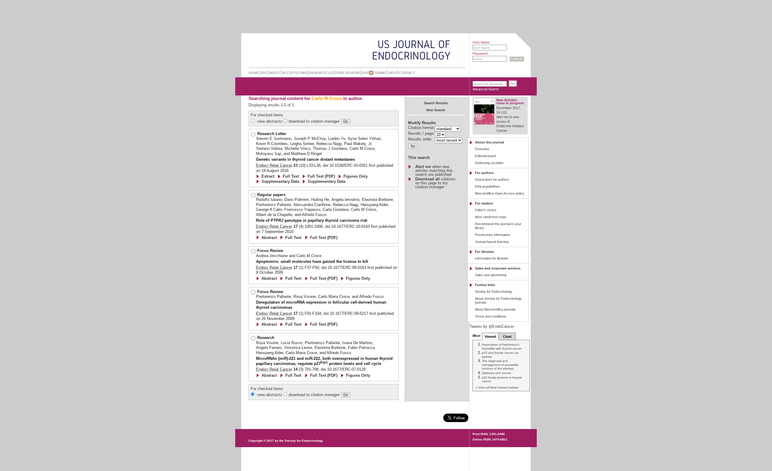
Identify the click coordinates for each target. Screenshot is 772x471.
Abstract (269, 237)
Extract (267, 176)
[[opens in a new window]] (501, 423)
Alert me (423, 166)
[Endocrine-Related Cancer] (344, 49)
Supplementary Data (280, 181)
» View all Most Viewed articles (497, 387)
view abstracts (269, 121)
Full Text (291, 176)
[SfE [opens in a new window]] (249, 417)
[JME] (446, 50)
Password (480, 53)
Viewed (490, 336)
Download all (427, 179)
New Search (435, 110)
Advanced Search (486, 89)
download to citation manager (314, 121)
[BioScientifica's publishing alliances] (352, 456)
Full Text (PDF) (321, 176)
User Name (481, 42)
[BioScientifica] (458, 50)
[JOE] (446, 42)
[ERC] (446, 58)
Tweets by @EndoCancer (492, 326)
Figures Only (355, 176)
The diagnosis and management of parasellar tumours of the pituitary (500, 364)
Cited (507, 336)
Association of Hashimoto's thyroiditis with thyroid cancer (502, 346)
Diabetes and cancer (496, 373)
